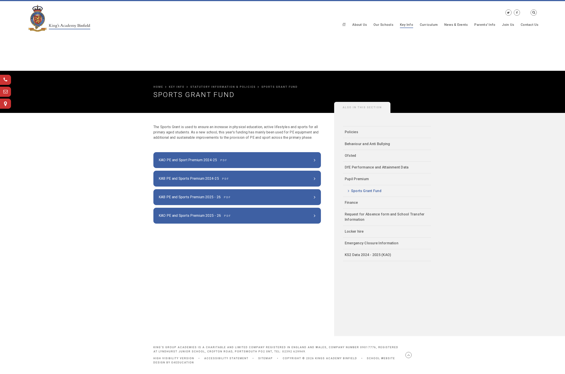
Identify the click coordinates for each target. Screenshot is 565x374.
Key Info (177, 86)
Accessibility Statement (226, 358)
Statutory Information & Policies (223, 86)
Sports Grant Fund (279, 86)
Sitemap (265, 358)
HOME (158, 86)
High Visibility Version (173, 358)
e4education (182, 362)
